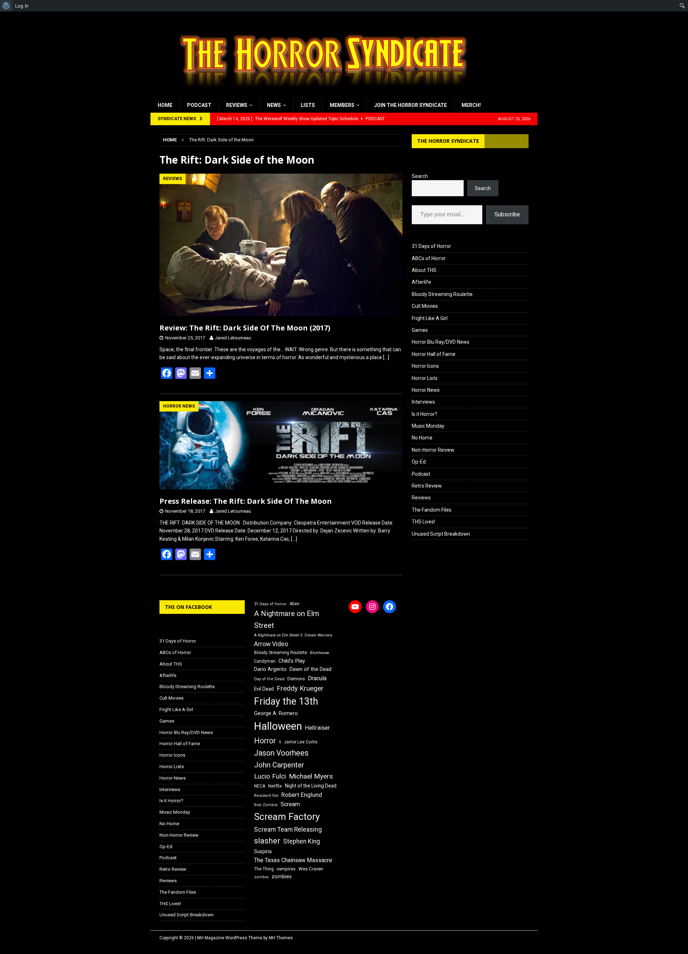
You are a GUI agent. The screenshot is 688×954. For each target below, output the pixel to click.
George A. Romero (276, 713)
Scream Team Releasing (288, 829)
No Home (422, 438)
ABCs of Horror (429, 258)
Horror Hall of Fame (433, 354)
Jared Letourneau (233, 337)
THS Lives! (423, 522)
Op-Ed (419, 462)
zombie (261, 877)
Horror (265, 740)
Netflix (275, 786)
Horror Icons (425, 366)
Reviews (236, 105)
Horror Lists (425, 378)
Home (165, 105)
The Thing (264, 868)
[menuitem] (6, 5)
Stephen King (301, 841)
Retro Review (427, 486)
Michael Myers (311, 776)
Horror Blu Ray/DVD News (440, 342)
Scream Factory (287, 816)
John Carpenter (279, 765)
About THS (424, 270)
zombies (282, 876)
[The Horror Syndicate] (320, 94)
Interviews (423, 402)
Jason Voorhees (281, 752)
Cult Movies (425, 306)
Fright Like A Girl (430, 318)
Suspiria (263, 851)
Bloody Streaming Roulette (442, 294)
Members (342, 105)
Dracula (317, 678)
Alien (295, 603)
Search (420, 176)
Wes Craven (310, 868)
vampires (286, 868)
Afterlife (421, 282)
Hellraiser (317, 727)
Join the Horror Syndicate (410, 105)
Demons (296, 678)
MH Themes (281, 937)
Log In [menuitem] (22, 6)
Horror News (426, 390)
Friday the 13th (286, 701)
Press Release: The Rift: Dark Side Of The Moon (245, 501)
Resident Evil (266, 795)
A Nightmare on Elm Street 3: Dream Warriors (293, 635)
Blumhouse (319, 652)
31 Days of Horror (431, 246)
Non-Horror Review (433, 450)
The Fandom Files (432, 510)
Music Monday (428, 426)
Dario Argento (270, 669)
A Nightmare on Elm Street (286, 619)
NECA (259, 786)
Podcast (199, 105)
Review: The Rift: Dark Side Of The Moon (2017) (244, 328)
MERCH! (471, 105)
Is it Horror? (424, 414)
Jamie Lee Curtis (300, 741)
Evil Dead (264, 689)
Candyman (265, 661)
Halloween (278, 726)
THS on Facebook (188, 606)
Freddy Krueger (300, 688)
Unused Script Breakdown (441, 534)
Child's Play (291, 661)
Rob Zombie (266, 805)
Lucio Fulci (270, 776)
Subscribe (507, 214)
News (274, 105)
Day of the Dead (269, 679)
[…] (386, 357)
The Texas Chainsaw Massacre (293, 860)
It (280, 742)
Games (420, 330)
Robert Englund (301, 794)
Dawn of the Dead (310, 669)
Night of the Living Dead (310, 786)
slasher (267, 841)
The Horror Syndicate (448, 140)
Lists (308, 105)
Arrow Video (271, 644)
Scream (290, 804)
